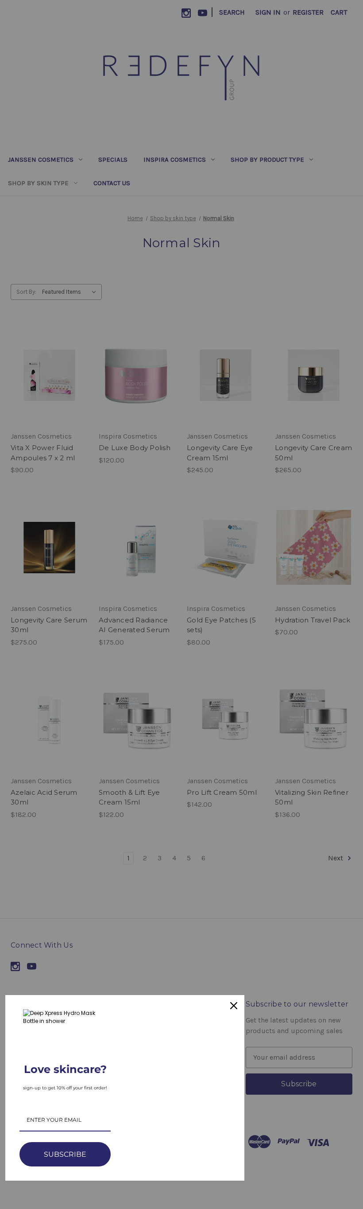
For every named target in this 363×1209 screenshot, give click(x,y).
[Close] (233, 1005)
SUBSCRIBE (65, 1154)
